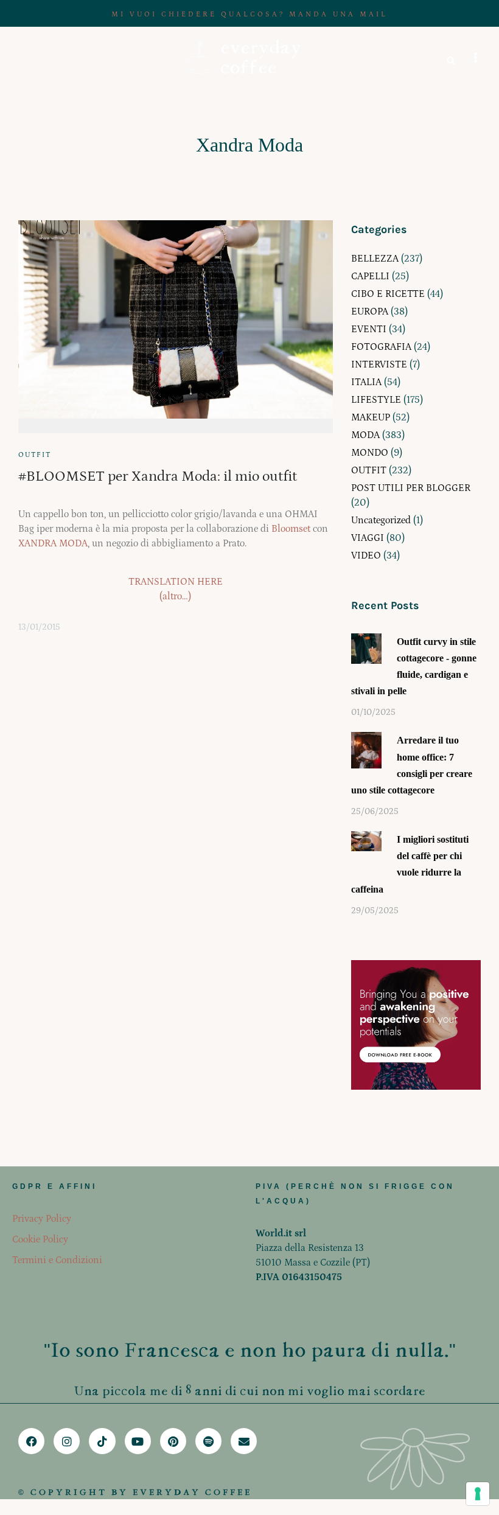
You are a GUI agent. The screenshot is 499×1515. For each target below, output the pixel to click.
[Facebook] (31, 1441)
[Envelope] (244, 1441)
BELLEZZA (375, 258)
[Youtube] (138, 1441)
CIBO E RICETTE (388, 293)
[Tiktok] (102, 1441)
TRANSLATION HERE (175, 581)
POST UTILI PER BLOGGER (410, 487)
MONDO (369, 452)
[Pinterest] (173, 1441)
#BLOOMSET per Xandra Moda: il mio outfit (157, 476)
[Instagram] (67, 1441)
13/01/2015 (39, 627)
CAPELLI (370, 276)
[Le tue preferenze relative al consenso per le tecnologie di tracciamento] (477, 1493)
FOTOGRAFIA (381, 346)
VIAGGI (367, 537)
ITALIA (366, 382)
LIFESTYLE (376, 399)
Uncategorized (381, 520)
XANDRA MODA (53, 543)
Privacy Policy (41, 1218)
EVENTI (368, 329)
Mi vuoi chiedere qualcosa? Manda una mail (249, 14)
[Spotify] (208, 1441)
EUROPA (369, 311)
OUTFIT (34, 455)
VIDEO (366, 555)
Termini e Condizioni (57, 1260)
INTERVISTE (379, 364)
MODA (365, 435)
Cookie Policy (40, 1239)
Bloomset (290, 528)
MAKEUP (370, 417)
